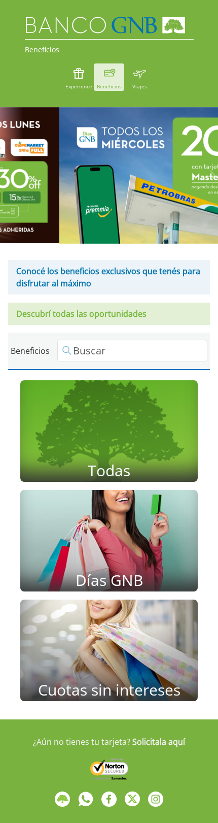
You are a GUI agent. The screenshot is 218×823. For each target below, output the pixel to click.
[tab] (86, 227)
